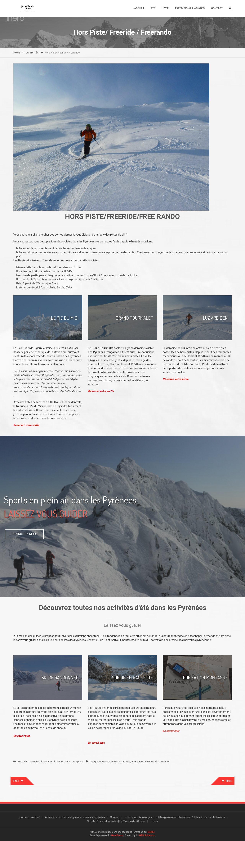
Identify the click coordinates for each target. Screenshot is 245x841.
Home (23, 817)
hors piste (77, 761)
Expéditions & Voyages (190, 8)
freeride (58, 761)
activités (34, 761)
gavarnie (125, 761)
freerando (46, 761)
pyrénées (149, 761)
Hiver (165, 8)
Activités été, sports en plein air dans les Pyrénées (75, 817)
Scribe (151, 832)
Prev (16, 780)
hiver (67, 761)
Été (153, 8)
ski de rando (162, 761)
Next (229, 780)
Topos (154, 821)
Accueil (139, 8)
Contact (217, 8)
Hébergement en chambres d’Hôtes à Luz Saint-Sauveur (191, 817)
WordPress (117, 835)
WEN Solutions (147, 835)
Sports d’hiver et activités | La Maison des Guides (116, 821)
